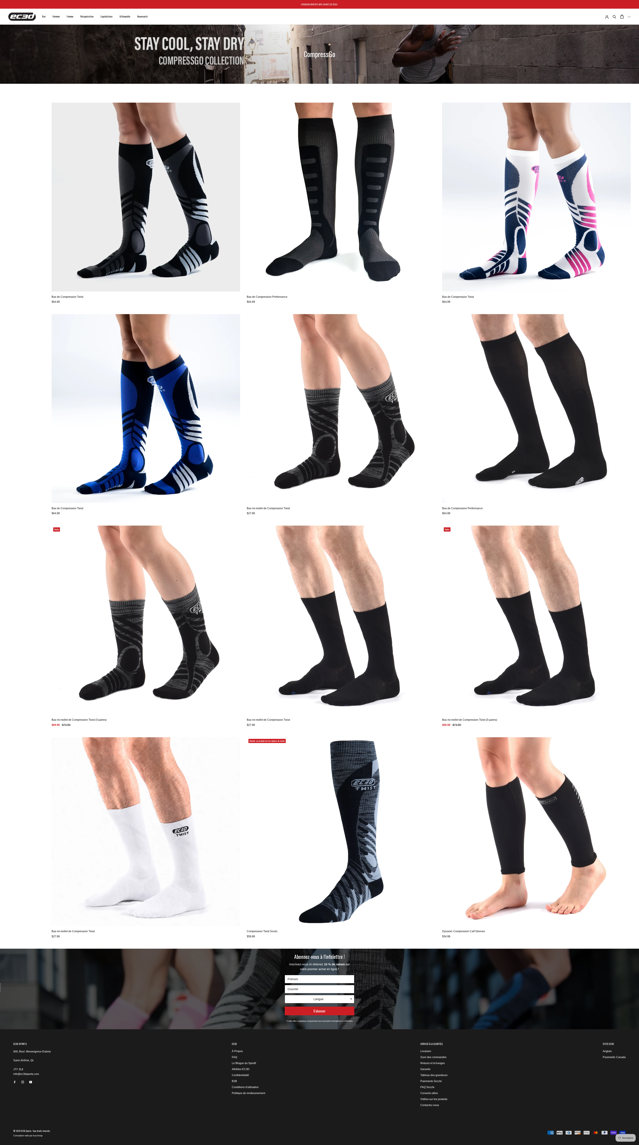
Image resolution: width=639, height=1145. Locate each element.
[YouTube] (30, 1082)
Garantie (425, 1069)
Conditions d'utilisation (245, 1087)
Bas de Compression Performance (267, 296)
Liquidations (106, 16)
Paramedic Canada (614, 1057)
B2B (234, 1081)
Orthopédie (124, 16)
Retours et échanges (432, 1063)
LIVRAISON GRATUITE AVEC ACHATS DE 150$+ (319, 4)
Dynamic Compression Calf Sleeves (463, 931)
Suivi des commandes (433, 1057)
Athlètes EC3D (240, 1069)
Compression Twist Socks (262, 931)
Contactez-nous (429, 1105)
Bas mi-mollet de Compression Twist (268, 508)
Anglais (607, 1051)
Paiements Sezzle (431, 1081)
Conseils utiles (429, 1093)
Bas (44, 16)
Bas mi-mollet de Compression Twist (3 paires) (79, 719)
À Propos (237, 1051)
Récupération (87, 16)
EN (629, 17)
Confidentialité (240, 1075)
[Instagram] (22, 1082)
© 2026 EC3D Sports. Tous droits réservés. (31, 1131)
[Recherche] (614, 16)
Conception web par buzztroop (27, 1135)
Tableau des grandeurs (433, 1075)
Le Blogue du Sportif (244, 1063)
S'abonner (319, 1010)
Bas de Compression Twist (67, 296)
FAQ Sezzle (427, 1087)
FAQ (234, 1057)
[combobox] (318, 999)
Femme (70, 16)
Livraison (425, 1051)
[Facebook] (14, 1082)
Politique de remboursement (248, 1093)
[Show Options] (351, 999)
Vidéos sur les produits (433, 1099)
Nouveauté (142, 16)
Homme (56, 16)
